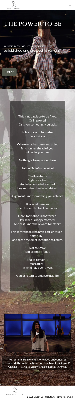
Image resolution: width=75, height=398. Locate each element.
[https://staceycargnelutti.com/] (37, 391)
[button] (69, 5)
